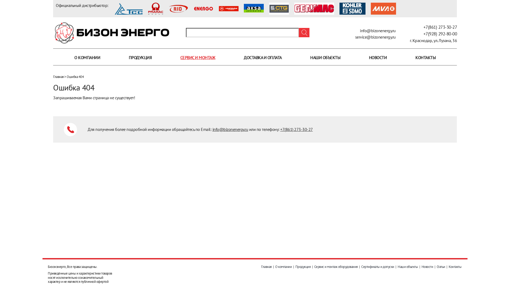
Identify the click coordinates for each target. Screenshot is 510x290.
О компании (87, 57)
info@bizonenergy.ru (378, 30)
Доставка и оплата (263, 57)
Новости (378, 57)
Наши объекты (325, 57)
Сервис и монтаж (197, 57)
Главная (58, 76)
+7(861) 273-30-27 (440, 27)
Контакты (425, 57)
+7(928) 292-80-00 (440, 34)
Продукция (140, 57)
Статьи (441, 266)
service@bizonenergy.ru (375, 37)
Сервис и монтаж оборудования (336, 266)
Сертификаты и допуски (377, 266)
